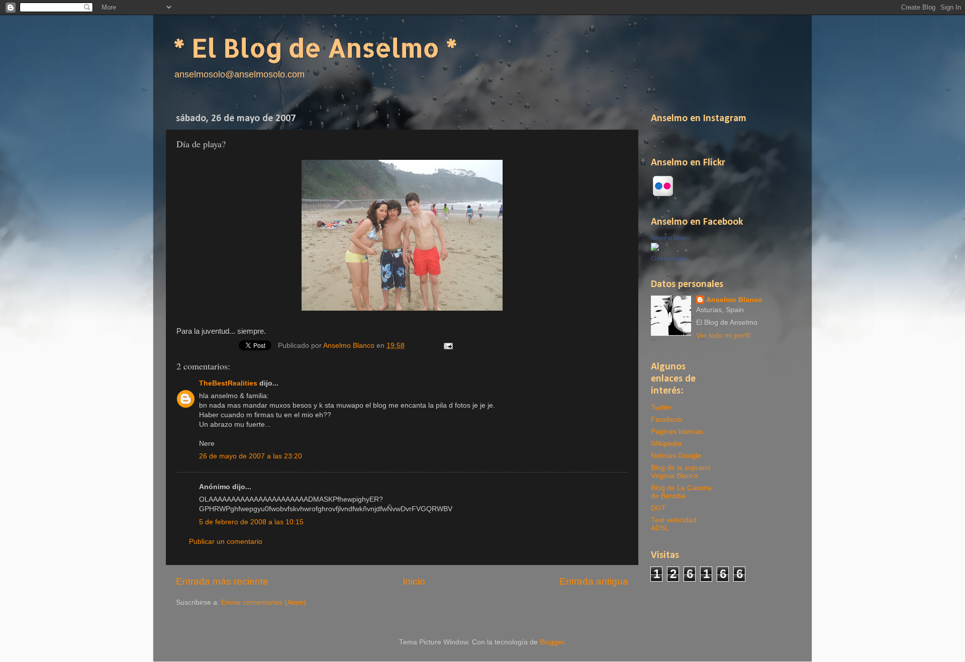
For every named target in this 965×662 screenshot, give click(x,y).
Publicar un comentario (225, 541)
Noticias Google (676, 455)
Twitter (661, 407)
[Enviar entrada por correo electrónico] (448, 345)
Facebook (667, 419)
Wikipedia (666, 443)
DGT (658, 508)
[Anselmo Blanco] (655, 248)
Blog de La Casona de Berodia (681, 492)
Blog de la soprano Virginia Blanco (681, 472)
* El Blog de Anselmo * (315, 47)
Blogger (552, 642)
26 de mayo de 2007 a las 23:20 (250, 456)
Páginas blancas (677, 431)
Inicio (414, 581)
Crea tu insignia (670, 258)
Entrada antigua (593, 581)
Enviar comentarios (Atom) (263, 602)
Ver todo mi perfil (723, 335)
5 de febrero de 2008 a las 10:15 (251, 522)
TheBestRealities (228, 383)
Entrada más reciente (222, 581)
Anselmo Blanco (349, 345)
